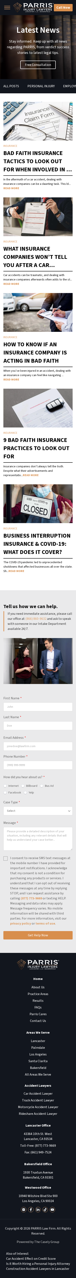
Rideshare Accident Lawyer (38, 1113)
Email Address (14, 737)
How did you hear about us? (24, 777)
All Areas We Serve (38, 1074)
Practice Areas (38, 994)
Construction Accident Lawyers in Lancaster (37, 1268)
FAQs (38, 1007)
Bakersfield (38, 1068)
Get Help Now (38, 935)
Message (10, 823)
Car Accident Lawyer (38, 1093)
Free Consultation (38, 65)
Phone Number (15, 756)
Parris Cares (38, 1014)
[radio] (11, 786)
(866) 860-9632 (35, 618)
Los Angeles (38, 1054)
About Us (38, 987)
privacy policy (20, 923)
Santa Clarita (38, 1061)
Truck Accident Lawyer (38, 1100)
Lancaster (38, 1041)
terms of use (45, 923)
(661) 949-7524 (41, 1152)
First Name (12, 698)
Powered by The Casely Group (38, 1242)
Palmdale (38, 1047)
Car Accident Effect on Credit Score (31, 1258)
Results (38, 1000)
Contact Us (38, 1021)
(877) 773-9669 (31, 898)
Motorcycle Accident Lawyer (38, 1107)
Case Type (11, 802)
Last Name (12, 717)
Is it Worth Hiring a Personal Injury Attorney (38, 1263)
